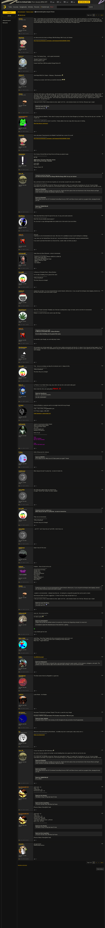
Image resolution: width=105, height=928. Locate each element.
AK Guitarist (22, 712)
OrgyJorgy (21, 37)
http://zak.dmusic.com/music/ (41, 123)
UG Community (21, 11)
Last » (102, 15)
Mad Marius (22, 215)
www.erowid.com (47, 413)
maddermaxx (22, 471)
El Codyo (21, 405)
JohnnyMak (22, 489)
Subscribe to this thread (22, 865)
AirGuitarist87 (22, 253)
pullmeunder (22, 424)
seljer (20, 234)
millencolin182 (22, 613)
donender (21, 844)
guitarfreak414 (22, 116)
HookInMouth (22, 675)
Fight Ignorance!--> (38, 413)
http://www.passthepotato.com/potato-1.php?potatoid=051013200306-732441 (52, 40)
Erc (19, 731)
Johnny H (21, 75)
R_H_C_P (21, 56)
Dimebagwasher (23, 347)
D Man (20, 657)
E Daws (20, 452)
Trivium (21, 18)
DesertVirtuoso (22, 309)
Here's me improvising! (39, 734)
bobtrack (21, 566)
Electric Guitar (29, 11)
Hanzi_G (21, 385)
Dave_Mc (21, 173)
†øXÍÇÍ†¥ (21, 694)
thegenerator (22, 154)
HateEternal (22, 547)
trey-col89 (21, 272)
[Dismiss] (102, 2)
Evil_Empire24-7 (23, 787)
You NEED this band (39, 657)
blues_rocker (22, 638)
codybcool (21, 291)
